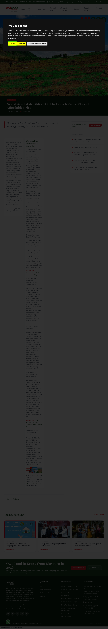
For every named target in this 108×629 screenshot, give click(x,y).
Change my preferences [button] (37, 43)
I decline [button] (22, 43)
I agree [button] (12, 43)
